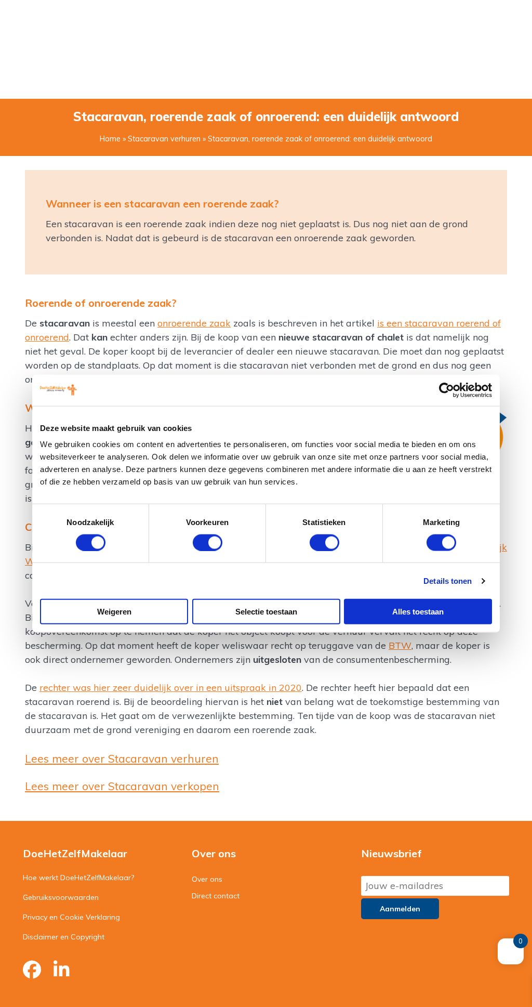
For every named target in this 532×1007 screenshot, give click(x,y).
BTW (400, 645)
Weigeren (114, 611)
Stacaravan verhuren (164, 138)
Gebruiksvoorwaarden (61, 897)
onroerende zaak (194, 323)
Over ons (207, 879)
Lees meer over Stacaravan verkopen (122, 786)
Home (110, 138)
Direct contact (216, 895)
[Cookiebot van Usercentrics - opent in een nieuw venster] (446, 390)
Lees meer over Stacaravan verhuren (122, 758)
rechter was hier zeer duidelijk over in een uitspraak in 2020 (170, 688)
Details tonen (447, 580)
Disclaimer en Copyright (63, 936)
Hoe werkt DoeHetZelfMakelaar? (78, 877)
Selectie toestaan (266, 611)
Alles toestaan (418, 611)
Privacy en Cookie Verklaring (71, 917)
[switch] (207, 542)
